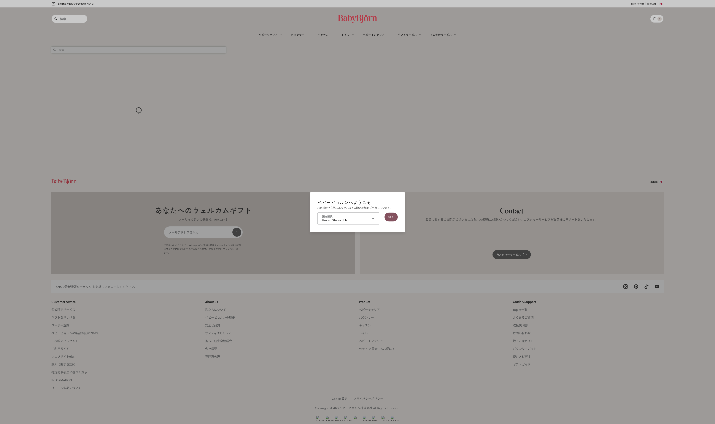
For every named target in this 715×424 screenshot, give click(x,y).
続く (391, 217)
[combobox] (348, 218)
